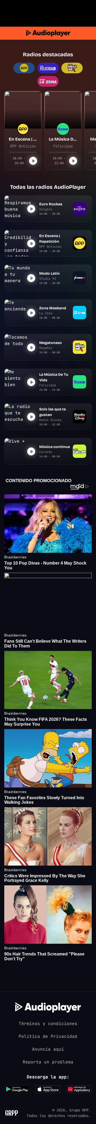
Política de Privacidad (48, 1036)
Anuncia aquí (48, 1049)
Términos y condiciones (48, 1023)
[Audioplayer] (48, 33)
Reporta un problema (48, 1062)
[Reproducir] (33, 161)
